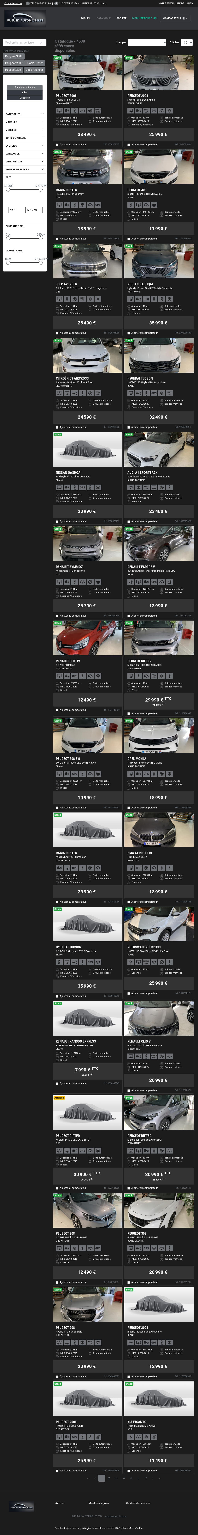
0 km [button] (24, 92)
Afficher (174, 42)
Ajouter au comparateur (73, 144)
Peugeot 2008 (13, 63)
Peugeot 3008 (13, 56)
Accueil (85, 18)
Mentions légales (99, 1503)
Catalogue (103, 18)
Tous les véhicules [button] (25, 87)
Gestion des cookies (138, 1503)
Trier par (121, 42)
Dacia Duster (35, 63)
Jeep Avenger (34, 69)
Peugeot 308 (13, 69)
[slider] (8, 190)
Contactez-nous (13, 3)
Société (121, 18)
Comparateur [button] (173, 18)
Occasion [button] (25, 98)
